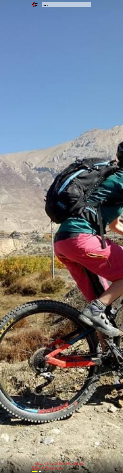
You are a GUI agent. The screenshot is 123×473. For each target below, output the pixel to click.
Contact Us (45, 5)
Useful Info (70, 3)
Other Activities (78, 3)
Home (44, 3)
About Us (50, 3)
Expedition (63, 3)
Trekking (56, 3)
